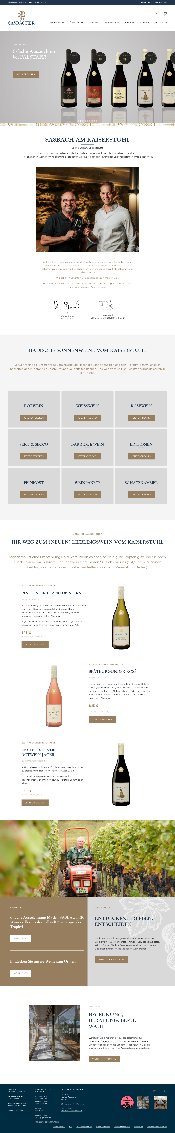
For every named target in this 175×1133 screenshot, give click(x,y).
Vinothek (94, 22)
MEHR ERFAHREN (25, 74)
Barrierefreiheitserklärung (157, 1127)
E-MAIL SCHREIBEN (16, 1110)
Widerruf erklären (103, 1127)
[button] (78, 121)
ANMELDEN (146, 2)
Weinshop (56, 22)
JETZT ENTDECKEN (34, 418)
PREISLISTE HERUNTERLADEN (47, 1122)
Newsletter (161, 22)
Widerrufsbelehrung (84, 1127)
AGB (70, 1127)
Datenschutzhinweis (122, 1127)
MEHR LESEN (21, 938)
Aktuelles (129, 22)
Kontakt (144, 22)
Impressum (138, 1127)
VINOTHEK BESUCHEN (104, 1059)
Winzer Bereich (59, 1127)
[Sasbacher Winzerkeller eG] (21, 17)
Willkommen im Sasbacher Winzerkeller (27, 2)
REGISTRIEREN (161, 2)
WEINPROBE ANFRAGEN (112, 959)
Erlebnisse (110, 22)
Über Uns (75, 22)
